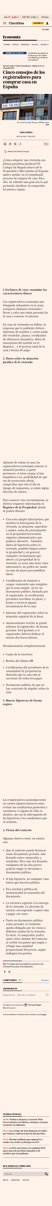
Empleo (15, 45)
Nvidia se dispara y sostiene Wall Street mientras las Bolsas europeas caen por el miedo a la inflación (25, 1122)
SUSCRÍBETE (38, 23)
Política (35, 45)
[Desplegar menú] (5, 23)
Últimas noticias (12, 1114)
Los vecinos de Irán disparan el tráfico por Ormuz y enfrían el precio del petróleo (25, 1132)
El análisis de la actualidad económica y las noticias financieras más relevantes (23, 965)
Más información (9, 1008)
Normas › (45, 980)
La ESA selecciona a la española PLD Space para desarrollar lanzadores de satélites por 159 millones (24, 1151)
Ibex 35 (7, 17)
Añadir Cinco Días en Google (18, 151)
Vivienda (6, 45)
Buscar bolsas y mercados (17, 1166)
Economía (12, 37)
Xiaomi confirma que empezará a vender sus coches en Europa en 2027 (22, 1141)
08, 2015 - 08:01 (26, 136)
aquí (44, 1014)
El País (45, 29)
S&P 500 (26, 17)
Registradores (9, 995)
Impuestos (25, 45)
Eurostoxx (15, 1180)
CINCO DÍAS (26, 132)
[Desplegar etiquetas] (47, 995)
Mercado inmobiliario (26, 995)
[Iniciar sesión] (47, 23)
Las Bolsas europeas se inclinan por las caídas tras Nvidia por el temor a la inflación (38, 56)
